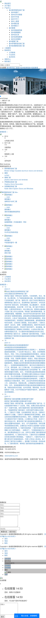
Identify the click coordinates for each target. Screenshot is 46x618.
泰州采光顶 (15, 34)
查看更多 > (4, 132)
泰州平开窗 (15, 17)
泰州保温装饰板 (16, 30)
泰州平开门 (15, 19)
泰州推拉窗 (15, 23)
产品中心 (7, 8)
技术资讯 (12, 57)
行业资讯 (12, 54)
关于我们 (7, 5)
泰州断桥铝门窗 (12, 67)
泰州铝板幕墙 (33, 67)
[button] (0, 96)
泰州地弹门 (15, 12)
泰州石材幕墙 (16, 39)
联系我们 (7, 61)
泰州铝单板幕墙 (16, 37)
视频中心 (7, 59)
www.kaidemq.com (11, 456)
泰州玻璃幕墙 (16, 32)
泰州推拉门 (15, 26)
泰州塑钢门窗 (13, 41)
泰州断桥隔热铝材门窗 (17, 10)
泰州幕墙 (12, 28)
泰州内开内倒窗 (16, 14)
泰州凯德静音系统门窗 (17, 46)
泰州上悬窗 (15, 21)
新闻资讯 (7, 50)
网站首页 (7, 3)
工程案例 (7, 48)
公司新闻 (12, 52)
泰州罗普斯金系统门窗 (17, 43)
